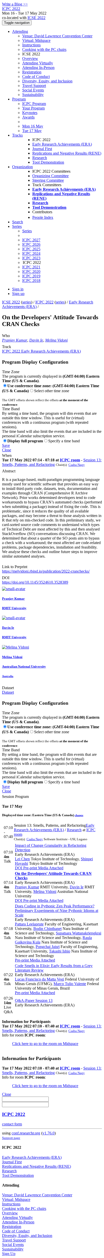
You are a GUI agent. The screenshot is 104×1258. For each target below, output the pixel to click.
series (26, 302)
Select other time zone (51, 391)
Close (6, 450)
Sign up (18, 293)
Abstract (8, 471)
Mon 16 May (32, 126)
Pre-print (29, 868)
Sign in (17, 289)
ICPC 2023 (31, 258)
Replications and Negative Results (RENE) (66, 153)
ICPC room (70, 460)
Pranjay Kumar (14, 340)
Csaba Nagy (76, 465)
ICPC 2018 (31, 280)
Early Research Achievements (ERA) (62, 144)
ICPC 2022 (44, 302)
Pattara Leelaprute (29, 924)
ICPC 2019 (31, 276)
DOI (5, 578)
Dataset (8, 688)
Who (6, 336)
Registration (31, 72)
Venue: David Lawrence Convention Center (57, 36)
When (7, 455)
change (79, 815)
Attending (20, 31)
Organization (22, 167)
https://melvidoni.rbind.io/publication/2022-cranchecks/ (46, 571)
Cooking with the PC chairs (44, 49)
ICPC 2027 (31, 240)
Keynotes (29, 113)
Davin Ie (36, 340)
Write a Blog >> (15, 4)
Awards (28, 117)
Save (6, 445)
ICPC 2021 (31, 267)
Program (19, 99)
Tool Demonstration (48, 162)
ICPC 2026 (31, 244)
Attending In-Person (38, 67)
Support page (11, 1138)
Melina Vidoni (56, 340)
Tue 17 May (32, 131)
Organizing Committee (50, 176)
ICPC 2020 (31, 271)
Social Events (33, 90)
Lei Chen (22, 859)
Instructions (31, 45)
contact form (12, 1124)
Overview (30, 58)
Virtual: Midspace (36, 40)
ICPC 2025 (31, 249)
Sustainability (33, 94)
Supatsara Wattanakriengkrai (78, 933)
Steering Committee (48, 180)
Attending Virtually (37, 63)
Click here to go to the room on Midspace (45, 1043)
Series (27, 231)
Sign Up (8, 1253)
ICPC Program (34, 103)
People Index (42, 217)
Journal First (42, 149)
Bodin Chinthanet (47, 928)
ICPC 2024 (31, 253)
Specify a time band (64, 441)
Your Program (33, 108)
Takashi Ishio (59, 951)
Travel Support (34, 85)
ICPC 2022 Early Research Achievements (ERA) (41, 351)
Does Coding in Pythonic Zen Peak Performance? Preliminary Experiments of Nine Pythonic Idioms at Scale (56, 910)
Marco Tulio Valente (70, 984)
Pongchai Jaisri (48, 947)
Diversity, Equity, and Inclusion (47, 81)
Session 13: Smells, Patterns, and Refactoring (51, 462)
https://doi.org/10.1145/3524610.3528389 (35, 582)
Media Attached (50, 868)
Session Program (15, 796)
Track (6, 347)
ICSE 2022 (36, 18)
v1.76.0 (48, 1133)
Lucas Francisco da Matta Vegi (39, 979)
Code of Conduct (36, 76)
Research (39, 158)
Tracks (17, 135)
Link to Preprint (14, 567)
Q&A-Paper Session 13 (34, 1000)
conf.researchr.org (26, 1133)
